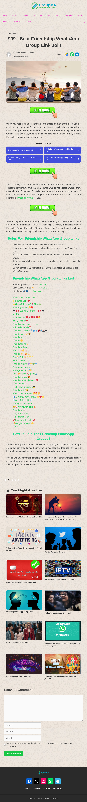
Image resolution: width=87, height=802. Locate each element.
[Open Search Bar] (83, 22)
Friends (16, 340)
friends (16, 350)
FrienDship (18, 334)
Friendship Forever (21, 347)
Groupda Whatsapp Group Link (25, 53)
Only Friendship (22, 400)
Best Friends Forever (23, 393)
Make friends (19, 383)
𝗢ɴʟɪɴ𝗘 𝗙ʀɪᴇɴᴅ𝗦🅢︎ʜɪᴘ (27, 304)
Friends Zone (21, 301)
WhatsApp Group (25, 198)
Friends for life (19, 344)
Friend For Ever (20, 364)
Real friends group (24, 374)
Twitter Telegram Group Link (56, 552)
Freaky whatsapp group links (17, 642)
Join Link (43, 284)
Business (70, 15)
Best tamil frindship (24, 420)
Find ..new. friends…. (23, 387)
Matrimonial (37, 15)
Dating (25, 15)
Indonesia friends (21, 327)
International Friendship (24, 297)
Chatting (12, 33)
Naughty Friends (23, 423)
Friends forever (20, 377)
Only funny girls (26, 407)
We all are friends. (28, 311)
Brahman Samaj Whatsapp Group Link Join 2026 (24, 517)
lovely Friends (19, 321)
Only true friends (20, 413)
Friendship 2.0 (19, 390)
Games (28, 22)
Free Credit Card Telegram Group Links (21, 582)
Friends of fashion (21, 330)
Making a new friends (23, 403)
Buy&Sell (17, 22)
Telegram (58, 15)
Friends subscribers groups (25, 324)
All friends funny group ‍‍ (26, 397)
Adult (80, 15)
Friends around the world (24, 380)
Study (48, 15)
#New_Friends (20, 370)
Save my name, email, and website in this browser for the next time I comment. (40, 745)
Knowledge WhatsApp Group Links (19, 612)
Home (4, 15)
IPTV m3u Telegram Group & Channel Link (60, 579)
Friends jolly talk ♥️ (23, 307)
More (15, 427)
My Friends (18, 314)
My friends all (19, 317)
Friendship (17, 337)
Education (15, 15)
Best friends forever (22, 367)
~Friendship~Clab (21, 417)
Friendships (18, 410)
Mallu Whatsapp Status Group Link (58, 613)
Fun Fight (18, 357)
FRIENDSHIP (19, 360)
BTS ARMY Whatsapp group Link (18, 676)
